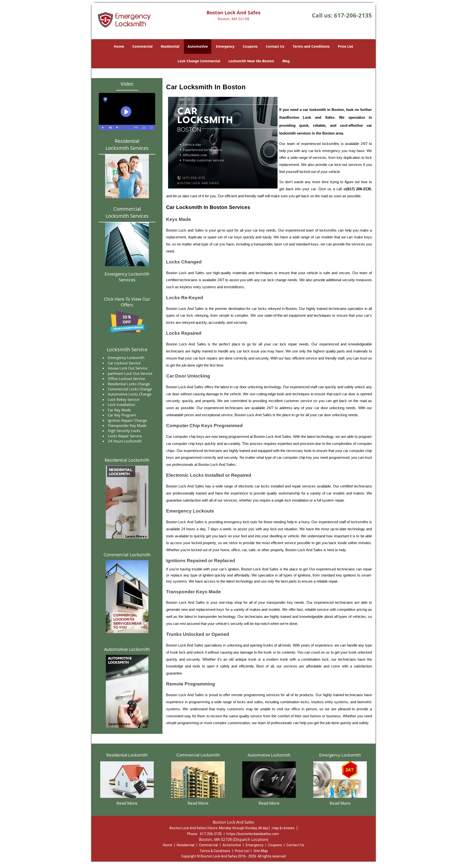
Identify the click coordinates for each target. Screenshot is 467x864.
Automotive (198, 46)
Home (119, 46)
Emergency (225, 46)
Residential (170, 46)
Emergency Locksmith (340, 755)
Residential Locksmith (127, 460)
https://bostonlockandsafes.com (252, 834)
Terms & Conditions (214, 851)
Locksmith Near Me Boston (251, 61)
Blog (286, 61)
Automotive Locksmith (127, 649)
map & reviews (283, 828)
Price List (345, 46)
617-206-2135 (353, 15)
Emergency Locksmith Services (127, 277)
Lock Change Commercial (199, 61)
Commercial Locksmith (127, 555)
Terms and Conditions (311, 46)
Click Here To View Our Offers (127, 302)
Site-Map (260, 851)
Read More (127, 803)
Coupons (250, 46)
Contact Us (275, 46)
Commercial (142, 46)
